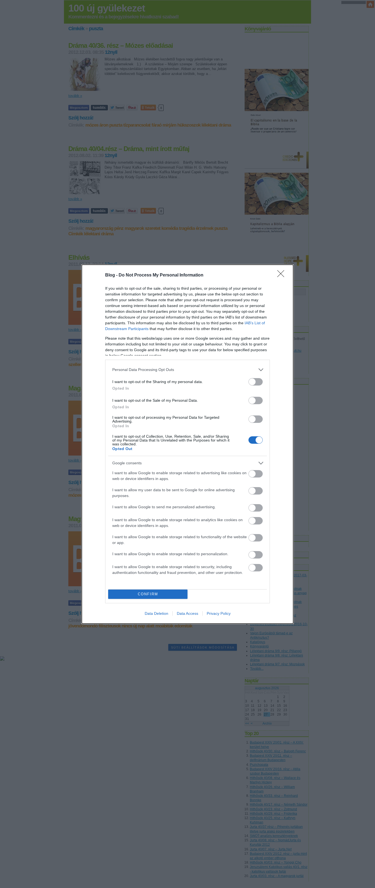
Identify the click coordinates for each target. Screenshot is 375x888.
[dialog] (187, 444)
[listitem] (187, 370)
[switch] (255, 382)
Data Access (187, 613)
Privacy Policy (219, 613)
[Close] (282, 275)
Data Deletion (156, 613)
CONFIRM (148, 594)
